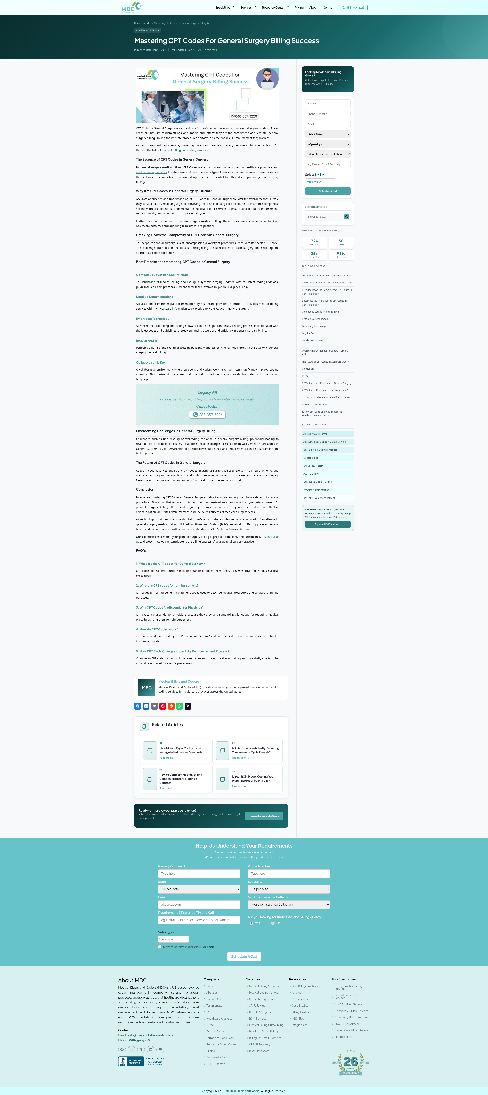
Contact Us (213, 999)
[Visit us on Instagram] (131, 1049)
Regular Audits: (310, 333)
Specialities (222, 7)
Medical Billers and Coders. (243, 1091)
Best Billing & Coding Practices (320, 449)
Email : (149, 1035)
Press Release (300, 999)
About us (212, 992)
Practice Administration (316, 489)
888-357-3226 (355, 7)
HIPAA (210, 1025)
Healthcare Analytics (219, 1018)
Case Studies (300, 1005)
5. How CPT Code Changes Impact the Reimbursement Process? (322, 413)
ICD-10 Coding (311, 473)
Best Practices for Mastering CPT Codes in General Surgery (324, 302)
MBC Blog (298, 1018)
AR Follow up (257, 1005)
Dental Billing (310, 457)
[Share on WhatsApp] (179, 706)
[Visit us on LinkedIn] (150, 1049)
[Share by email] (154, 706)
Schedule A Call (328, 191)
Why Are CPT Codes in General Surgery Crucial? (327, 282)
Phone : (134, 1040)
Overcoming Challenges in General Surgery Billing (325, 352)
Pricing (299, 7)
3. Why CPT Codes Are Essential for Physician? (326, 397)
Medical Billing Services (264, 986)
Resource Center (273, 7)
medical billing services (151, 172)
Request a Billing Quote (221, 1044)
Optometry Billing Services (351, 1017)
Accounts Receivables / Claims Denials (324, 441)
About (313, 7)
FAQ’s (305, 376)
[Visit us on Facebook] (122, 1049)
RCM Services (257, 1018)
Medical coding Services (264, 992)
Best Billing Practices (305, 986)
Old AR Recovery (259, 1044)
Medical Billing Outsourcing (266, 1025)
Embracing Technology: (314, 326)
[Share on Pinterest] (162, 706)
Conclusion (308, 368)
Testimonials (214, 1005)
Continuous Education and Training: (320, 311)
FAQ (208, 1012)
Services (246, 7)
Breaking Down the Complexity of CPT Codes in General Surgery (327, 291)
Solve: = (314, 175)
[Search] (346, 216)
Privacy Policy (215, 1031)
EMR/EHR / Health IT (314, 465)
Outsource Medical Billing (317, 481)
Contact (328, 7)
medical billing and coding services (185, 150)
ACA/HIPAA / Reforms (315, 433)
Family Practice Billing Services (348, 987)
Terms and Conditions (220, 1038)
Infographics (299, 1025)
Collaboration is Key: (312, 340)
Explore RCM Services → (328, 524)
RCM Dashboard (259, 1051)
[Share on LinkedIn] (146, 706)
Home (137, 23)
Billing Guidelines (302, 1012)
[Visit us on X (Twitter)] (141, 1049)
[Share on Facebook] (137, 706)
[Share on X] (188, 706)
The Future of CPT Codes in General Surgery (325, 361)
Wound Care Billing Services (352, 1030)
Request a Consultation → (264, 815)
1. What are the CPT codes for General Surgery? (327, 383)
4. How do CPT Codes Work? (316, 404)
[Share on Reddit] (171, 706)
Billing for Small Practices (265, 1038)
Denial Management (261, 1012)
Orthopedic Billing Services (351, 1011)
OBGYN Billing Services (349, 1004)
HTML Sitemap (215, 1064)
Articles (147, 23)
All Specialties (343, 1037)
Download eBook (216, 1057)
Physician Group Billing (263, 1031)
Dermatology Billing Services (347, 996)
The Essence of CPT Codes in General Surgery (326, 275)
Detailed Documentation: (315, 319)
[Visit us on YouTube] (160, 1049)
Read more (208, 947)
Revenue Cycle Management (319, 497)
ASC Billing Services (347, 1024)
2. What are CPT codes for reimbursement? (325, 390)
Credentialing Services (263, 999)
